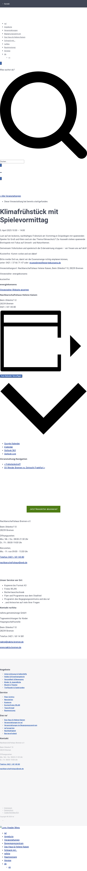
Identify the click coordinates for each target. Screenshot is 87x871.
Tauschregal (9, 708)
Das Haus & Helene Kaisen (14, 37)
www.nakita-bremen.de (10, 647)
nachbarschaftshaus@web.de (13, 562)
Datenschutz (8, 810)
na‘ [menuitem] (5, 833)
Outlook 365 (10, 450)
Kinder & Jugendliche (12, 682)
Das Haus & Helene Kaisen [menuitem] (16, 846)
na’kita (6, 44)
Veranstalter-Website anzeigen (14, 289)
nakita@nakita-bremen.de (12, 642)
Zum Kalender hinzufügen (11, 376)
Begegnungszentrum (12, 34)
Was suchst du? (7, 69)
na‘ (5, 23)
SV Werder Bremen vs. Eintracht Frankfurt (24, 467)
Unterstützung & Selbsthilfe (15, 674)
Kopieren (7, 702)
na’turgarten (9, 728)
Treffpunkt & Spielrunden (14, 688)
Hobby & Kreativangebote (14, 677)
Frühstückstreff (12, 464)
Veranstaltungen (11, 30)
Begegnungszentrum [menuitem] (13, 843)
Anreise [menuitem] (7, 860)
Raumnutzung (9, 47)
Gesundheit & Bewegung (14, 679)
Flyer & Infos (9, 697)
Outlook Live (10, 453)
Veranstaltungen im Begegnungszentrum (20, 725)
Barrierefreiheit (10, 734)
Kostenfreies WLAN (12, 705)
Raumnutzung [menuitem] (10, 857)
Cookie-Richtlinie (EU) (11, 813)
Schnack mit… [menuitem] (10, 850)
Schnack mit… (9, 40)
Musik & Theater (11, 685)
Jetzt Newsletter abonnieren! (43, 509)
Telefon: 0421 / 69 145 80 (12, 557)
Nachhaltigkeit (10, 731)
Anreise (7, 51)
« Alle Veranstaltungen (10, 196)
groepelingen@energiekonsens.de (45, 262)
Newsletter (8, 700)
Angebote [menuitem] (8, 836)
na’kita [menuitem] (7, 853)
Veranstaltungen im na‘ (13, 723)
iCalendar (8, 447)
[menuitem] (5, 863)
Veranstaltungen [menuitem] (12, 840)
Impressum (8, 808)
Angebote (8, 27)
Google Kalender (12, 443)
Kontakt (7, 4)
